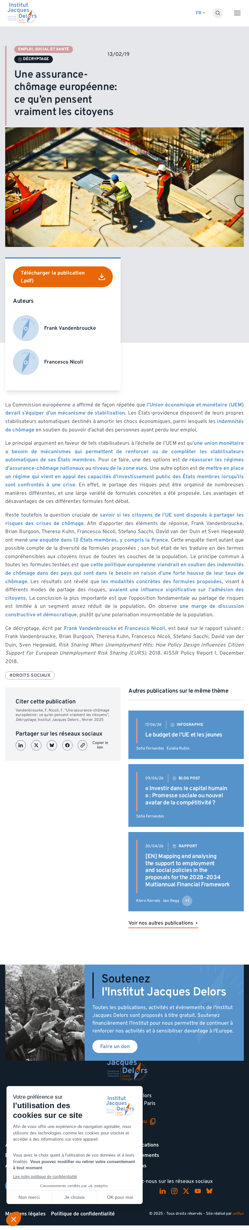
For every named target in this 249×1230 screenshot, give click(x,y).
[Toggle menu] (237, 12)
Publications (144, 1144)
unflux (238, 1213)
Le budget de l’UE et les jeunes (183, 735)
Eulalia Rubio (178, 748)
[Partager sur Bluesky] (52, 745)
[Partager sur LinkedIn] (21, 745)
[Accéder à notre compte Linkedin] (163, 1191)
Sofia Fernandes (150, 748)
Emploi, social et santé (43, 49)
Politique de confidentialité (83, 1213)
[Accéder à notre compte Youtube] (198, 1191)
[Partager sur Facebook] (67, 745)
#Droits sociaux (30, 675)
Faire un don (115, 1046)
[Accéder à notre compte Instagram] (174, 1191)
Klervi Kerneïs (148, 900)
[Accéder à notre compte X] (186, 1191)
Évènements (144, 1155)
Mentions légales (25, 1213)
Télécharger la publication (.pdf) (53, 276)
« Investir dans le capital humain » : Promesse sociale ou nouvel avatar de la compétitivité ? (186, 795)
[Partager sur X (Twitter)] (36, 745)
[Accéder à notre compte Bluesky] (209, 1191)
